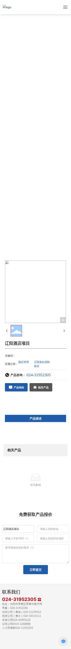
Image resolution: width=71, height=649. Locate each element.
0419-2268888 (21, 624)
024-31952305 (39, 374)
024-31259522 (32, 612)
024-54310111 (32, 616)
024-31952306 (19, 608)
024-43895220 (21, 620)
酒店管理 (23, 362)
